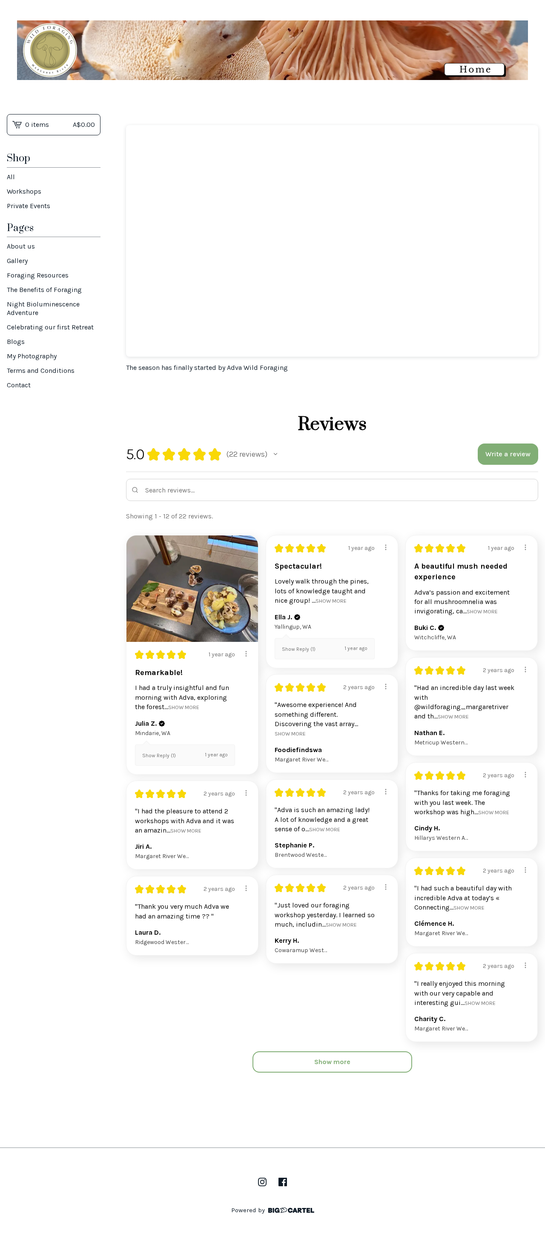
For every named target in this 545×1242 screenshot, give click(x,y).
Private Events (28, 206)
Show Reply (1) (159, 755)
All (11, 177)
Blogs (16, 342)
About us (21, 246)
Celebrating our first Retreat (50, 327)
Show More (183, 707)
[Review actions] (246, 654)
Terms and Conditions (41, 370)
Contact (19, 385)
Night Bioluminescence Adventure (43, 308)
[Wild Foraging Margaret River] (272, 50)
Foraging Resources (38, 275)
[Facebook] (282, 1181)
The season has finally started (171, 367)
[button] (275, 454)
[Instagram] (262, 1181)
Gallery (17, 261)
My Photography (32, 356)
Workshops (24, 191)
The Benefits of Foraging (44, 290)
